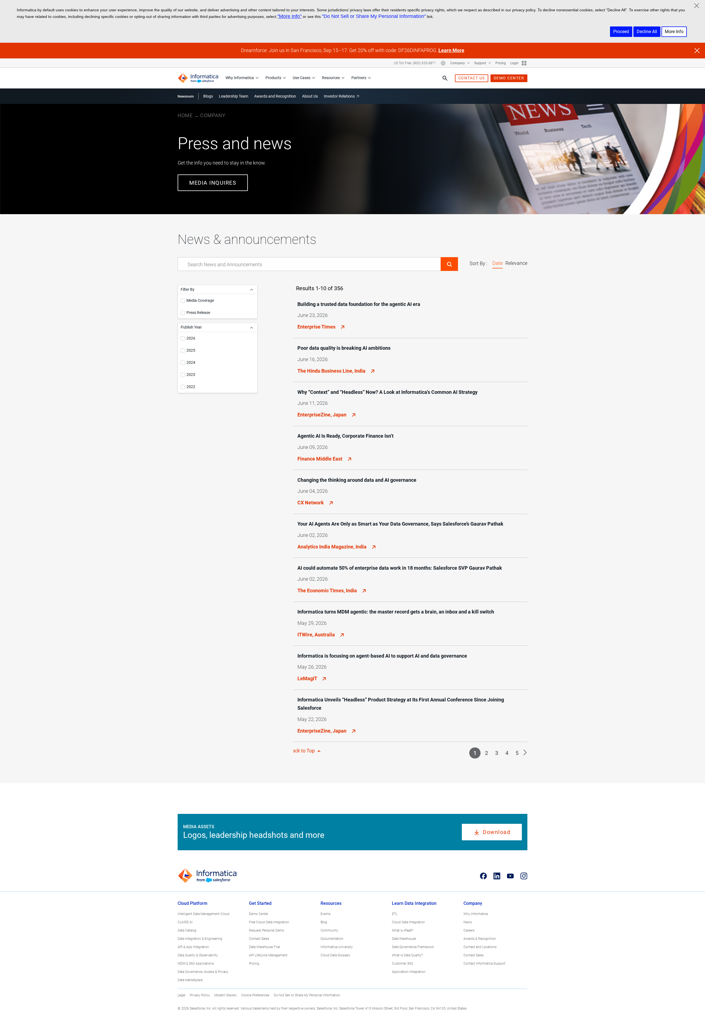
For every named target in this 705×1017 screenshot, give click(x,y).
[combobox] (309, 264)
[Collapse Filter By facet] (251, 289)
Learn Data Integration (414, 903)
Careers (468, 930)
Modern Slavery (225, 995)
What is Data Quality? (407, 955)
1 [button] (474, 753)
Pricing (500, 63)
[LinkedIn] (497, 875)
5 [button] (517, 753)
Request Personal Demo (266, 930)
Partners (358, 78)
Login (514, 63)
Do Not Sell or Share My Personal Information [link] (307, 995)
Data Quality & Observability (198, 955)
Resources (331, 78)
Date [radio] (497, 263)
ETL (394, 914)
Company (458, 63)
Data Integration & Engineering (200, 939)
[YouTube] (510, 875)
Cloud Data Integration (408, 922)
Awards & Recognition (479, 939)
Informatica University (337, 947)
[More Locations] (443, 63)
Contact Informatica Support (484, 963)
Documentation (332, 939)
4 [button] (506, 753)
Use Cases (301, 78)
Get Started (260, 903)
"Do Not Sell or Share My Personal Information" (374, 16)
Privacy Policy (200, 995)
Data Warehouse (404, 939)
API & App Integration (193, 947)
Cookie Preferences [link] (255, 995)
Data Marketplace (190, 980)
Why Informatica (240, 78)
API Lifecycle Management (268, 955)
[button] (449, 264)
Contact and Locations (480, 947)
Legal (181, 995)
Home (185, 115)
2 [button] (486, 753)
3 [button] (496, 753)
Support (480, 63)
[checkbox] (183, 300)
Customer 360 (402, 963)
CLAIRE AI (185, 922)
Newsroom (186, 96)
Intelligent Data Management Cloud (203, 914)
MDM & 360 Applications (196, 963)
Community (329, 930)
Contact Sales (259, 939)
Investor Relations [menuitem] (339, 96)
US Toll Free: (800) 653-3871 (415, 63)
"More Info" (289, 16)
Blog (324, 922)
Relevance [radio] (516, 263)
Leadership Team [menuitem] (233, 96)
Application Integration (408, 972)
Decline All (647, 31)
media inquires (212, 182)
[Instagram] (523, 875)
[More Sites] (524, 63)
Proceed (621, 31)
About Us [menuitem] (310, 96)
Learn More (451, 50)
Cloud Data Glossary (335, 955)
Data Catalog (187, 930)
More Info (674, 31)
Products (273, 78)
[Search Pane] (445, 78)
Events (325, 914)
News (467, 922)
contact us (471, 78)
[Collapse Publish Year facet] (251, 327)
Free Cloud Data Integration (269, 922)
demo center (509, 78)
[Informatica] (198, 78)
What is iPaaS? (402, 930)
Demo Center (258, 914)
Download (496, 832)
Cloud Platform (192, 903)
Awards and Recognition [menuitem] (275, 96)
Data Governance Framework (413, 947)
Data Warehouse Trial (264, 947)
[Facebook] (483, 875)
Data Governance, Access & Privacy (203, 972)
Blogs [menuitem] (208, 96)
